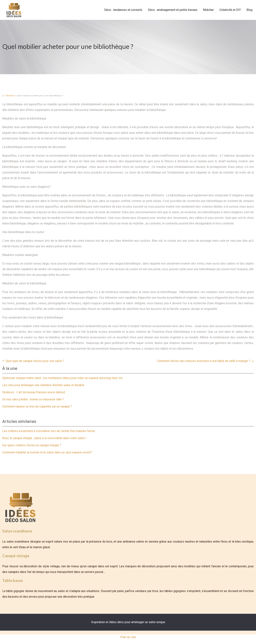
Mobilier (208, 10)
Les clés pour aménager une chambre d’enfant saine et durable (43, 385)
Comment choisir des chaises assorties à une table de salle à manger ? (203, 361)
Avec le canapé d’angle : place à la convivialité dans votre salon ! (44, 438)
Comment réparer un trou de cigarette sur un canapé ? (37, 406)
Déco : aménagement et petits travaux (172, 10)
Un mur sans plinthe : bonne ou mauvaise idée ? (33, 399)
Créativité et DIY (230, 10)
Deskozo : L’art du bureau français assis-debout (33, 392)
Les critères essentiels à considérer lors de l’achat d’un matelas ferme (48, 431)
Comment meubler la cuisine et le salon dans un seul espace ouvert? (47, 452)
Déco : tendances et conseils (123, 10)
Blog (249, 10)
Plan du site (128, 637)
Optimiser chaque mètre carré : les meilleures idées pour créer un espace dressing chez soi (62, 378)
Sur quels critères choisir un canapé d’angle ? (31, 445)
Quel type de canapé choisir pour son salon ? (35, 361)
